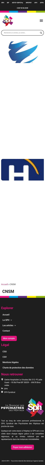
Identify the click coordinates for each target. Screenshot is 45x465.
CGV (5, 357)
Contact (6, 331)
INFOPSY (29, 3)
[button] (41, 20)
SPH (2, 3)
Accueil (4, 284)
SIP (8, 3)
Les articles (8, 325)
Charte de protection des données (18, 367)
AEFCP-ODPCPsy (17, 3)
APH (35, 3)
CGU (5, 351)
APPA (42, 3)
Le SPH (6, 320)
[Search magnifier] (41, 32)
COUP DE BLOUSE (22, 8)
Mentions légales (11, 362)
